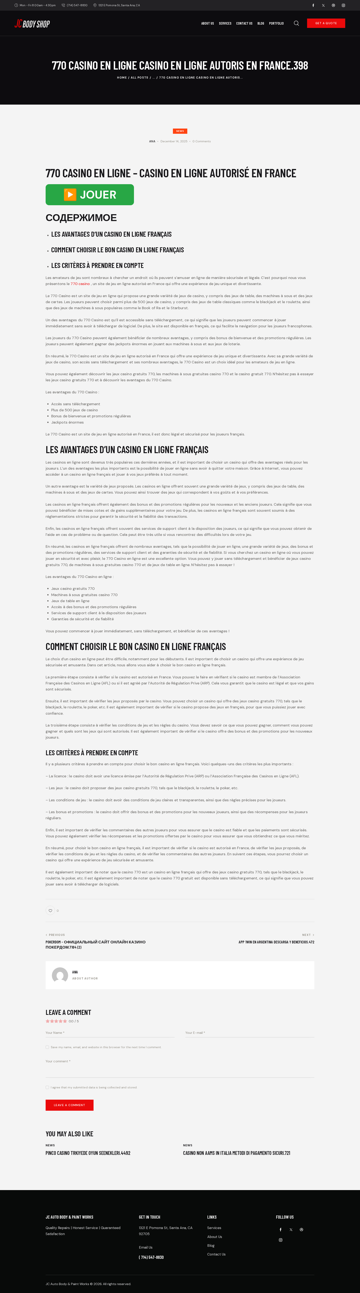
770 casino (80, 283)
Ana (75, 971)
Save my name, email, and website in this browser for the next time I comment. (106, 1047)
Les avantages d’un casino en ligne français (111, 234)
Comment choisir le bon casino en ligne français (117, 249)
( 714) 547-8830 (151, 1257)
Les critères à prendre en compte (97, 265)
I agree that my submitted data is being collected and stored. (94, 1087)
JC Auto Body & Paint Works (67, 1284)
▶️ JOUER (89, 194)
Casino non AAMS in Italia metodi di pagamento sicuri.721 (236, 1153)
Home (122, 77)
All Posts (140, 77)
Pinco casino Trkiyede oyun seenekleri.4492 (88, 1153)
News (180, 131)
